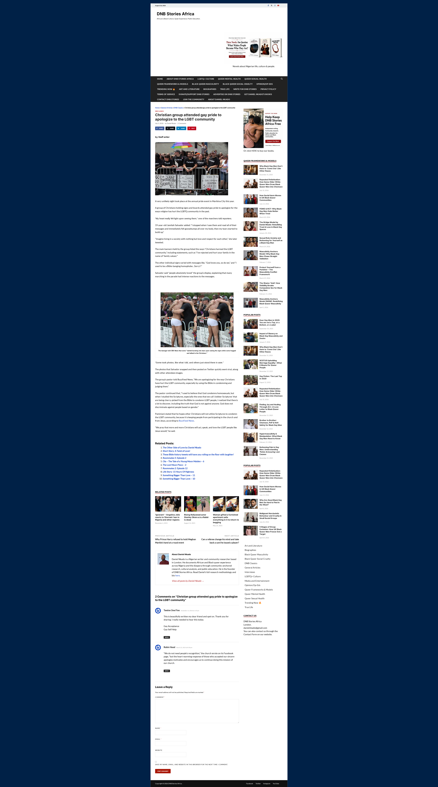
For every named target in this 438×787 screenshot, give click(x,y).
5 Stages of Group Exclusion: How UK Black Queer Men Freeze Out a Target (270, 530)
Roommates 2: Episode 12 (175, 468)
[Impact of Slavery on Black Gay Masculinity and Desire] (251, 334)
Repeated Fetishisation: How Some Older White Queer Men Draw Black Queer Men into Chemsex (271, 183)
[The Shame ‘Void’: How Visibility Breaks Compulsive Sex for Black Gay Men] (251, 283)
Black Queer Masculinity (205, 84)
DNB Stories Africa (175, 13)
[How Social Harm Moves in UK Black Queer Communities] (251, 195)
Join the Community (193, 99)
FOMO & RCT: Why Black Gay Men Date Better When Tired (270, 211)
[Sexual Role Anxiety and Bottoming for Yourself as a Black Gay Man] (251, 238)
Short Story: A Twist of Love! (176, 451)
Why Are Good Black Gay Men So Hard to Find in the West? (270, 502)
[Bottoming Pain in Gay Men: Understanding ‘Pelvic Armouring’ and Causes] (251, 447)
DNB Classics (178, 108)
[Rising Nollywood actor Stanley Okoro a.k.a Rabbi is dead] (197, 504)
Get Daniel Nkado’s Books (258, 94)
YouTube (276, 783)
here (177, 575)
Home (160, 79)
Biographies (209, 89)
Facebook (249, 783)
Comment (160, 697)
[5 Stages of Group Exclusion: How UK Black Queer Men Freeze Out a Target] (251, 527)
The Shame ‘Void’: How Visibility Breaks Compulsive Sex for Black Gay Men (270, 286)
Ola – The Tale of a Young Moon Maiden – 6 (183, 461)
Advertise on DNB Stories (226, 94)
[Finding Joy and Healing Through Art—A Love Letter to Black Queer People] (251, 405)
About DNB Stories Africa (180, 79)
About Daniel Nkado (219, 99)
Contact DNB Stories (168, 99)
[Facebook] (268, 5)
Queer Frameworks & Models (172, 84)
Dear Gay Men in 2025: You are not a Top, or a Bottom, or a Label (269, 322)
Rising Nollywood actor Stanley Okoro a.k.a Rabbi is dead (196, 517)
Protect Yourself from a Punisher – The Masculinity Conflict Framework (269, 271)
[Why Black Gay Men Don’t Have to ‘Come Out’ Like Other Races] (251, 166)
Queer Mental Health (229, 79)
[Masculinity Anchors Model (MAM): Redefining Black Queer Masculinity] (251, 299)
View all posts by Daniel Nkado (188, 580)
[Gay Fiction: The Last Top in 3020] (251, 376)
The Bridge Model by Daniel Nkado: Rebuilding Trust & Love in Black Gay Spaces (270, 225)
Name (158, 728)
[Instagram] (275, 5)
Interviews (250, 572)
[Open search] (281, 78)
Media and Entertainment (257, 580)
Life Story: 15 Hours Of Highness (178, 471)
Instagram (266, 783)
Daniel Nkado (171, 123)
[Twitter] (271, 5)
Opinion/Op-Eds (264, 84)
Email (158, 739)
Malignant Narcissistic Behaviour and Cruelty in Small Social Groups (270, 515)
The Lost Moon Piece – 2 (174, 465)
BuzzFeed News (186, 420)
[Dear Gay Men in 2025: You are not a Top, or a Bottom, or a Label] (251, 320)
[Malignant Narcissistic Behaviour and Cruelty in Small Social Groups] (251, 513)
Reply (167, 637)
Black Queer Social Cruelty (238, 84)
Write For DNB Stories (245, 89)
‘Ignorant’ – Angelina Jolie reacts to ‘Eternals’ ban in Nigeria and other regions (167, 517)
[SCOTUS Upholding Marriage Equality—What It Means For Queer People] (251, 361)
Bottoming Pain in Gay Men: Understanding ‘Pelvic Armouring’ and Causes (269, 450)
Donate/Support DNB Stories (194, 94)
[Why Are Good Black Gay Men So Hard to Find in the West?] (251, 500)
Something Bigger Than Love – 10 (179, 478)
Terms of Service (166, 94)
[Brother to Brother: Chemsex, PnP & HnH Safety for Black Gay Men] (251, 420)
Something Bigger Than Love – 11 (179, 475)
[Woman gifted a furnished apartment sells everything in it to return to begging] (226, 504)
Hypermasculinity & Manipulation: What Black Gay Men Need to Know (270, 436)
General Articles (166, 108)
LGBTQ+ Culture (206, 79)
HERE (254, 150)
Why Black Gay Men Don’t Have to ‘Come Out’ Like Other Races (270, 168)
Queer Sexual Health (255, 79)
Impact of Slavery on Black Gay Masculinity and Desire (271, 335)
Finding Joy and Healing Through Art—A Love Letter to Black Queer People (270, 408)
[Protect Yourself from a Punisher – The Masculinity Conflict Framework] (251, 267)
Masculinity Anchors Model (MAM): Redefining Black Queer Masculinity (271, 301)
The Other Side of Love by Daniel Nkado (182, 447)
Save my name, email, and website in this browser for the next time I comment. (191, 764)
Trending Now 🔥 (166, 89)
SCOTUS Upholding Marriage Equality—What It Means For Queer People (270, 364)
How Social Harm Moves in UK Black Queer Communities (270, 197)
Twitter (258, 783)
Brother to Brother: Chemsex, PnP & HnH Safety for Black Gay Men (270, 422)
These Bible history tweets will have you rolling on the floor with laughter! (198, 454)
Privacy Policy (268, 89)
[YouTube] (278, 5)
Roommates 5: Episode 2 (174, 458)
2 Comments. (182, 123)
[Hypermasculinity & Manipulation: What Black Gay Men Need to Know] (251, 434)
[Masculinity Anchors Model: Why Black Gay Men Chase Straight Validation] (251, 252)
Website (158, 750)
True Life (224, 89)
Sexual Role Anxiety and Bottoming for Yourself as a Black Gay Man (270, 240)
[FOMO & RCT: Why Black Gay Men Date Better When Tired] (251, 209)
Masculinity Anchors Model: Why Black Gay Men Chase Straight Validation (269, 255)
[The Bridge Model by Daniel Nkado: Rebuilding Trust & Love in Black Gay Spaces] (251, 222)
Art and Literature (189, 89)
